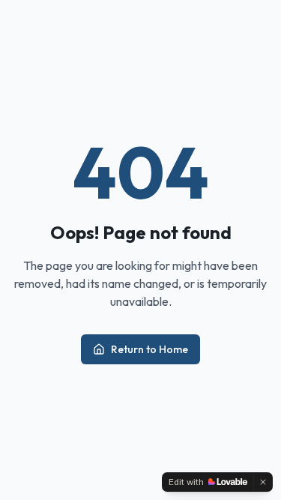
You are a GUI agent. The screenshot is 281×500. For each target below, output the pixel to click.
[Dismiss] (263, 482)
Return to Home (149, 349)
